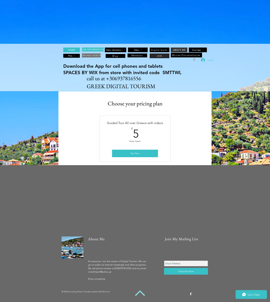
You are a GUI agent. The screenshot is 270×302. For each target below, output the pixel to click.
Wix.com (106, 291)
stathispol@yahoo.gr (100, 271)
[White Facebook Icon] (191, 294)
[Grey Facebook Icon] (194, 60)
